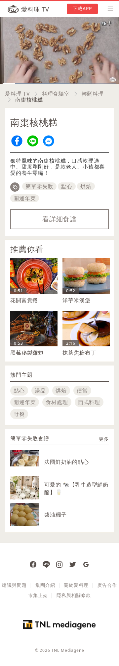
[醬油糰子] (24, 517)
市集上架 (38, 595)
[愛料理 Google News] (86, 564)
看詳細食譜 (59, 218)
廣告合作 (107, 585)
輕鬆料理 (93, 93)
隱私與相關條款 (74, 595)
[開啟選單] (108, 9)
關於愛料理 (76, 585)
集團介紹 (45, 585)
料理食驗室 (56, 93)
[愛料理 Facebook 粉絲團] (33, 564)
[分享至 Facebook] (16, 140)
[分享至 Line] (32, 140)
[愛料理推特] (72, 564)
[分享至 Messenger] (48, 140)
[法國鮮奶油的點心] (24, 458)
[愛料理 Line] (46, 564)
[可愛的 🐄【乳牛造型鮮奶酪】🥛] (24, 490)
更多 (104, 439)
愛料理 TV (17, 93)
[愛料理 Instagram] (59, 564)
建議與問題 (14, 585)
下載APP (82, 8)
